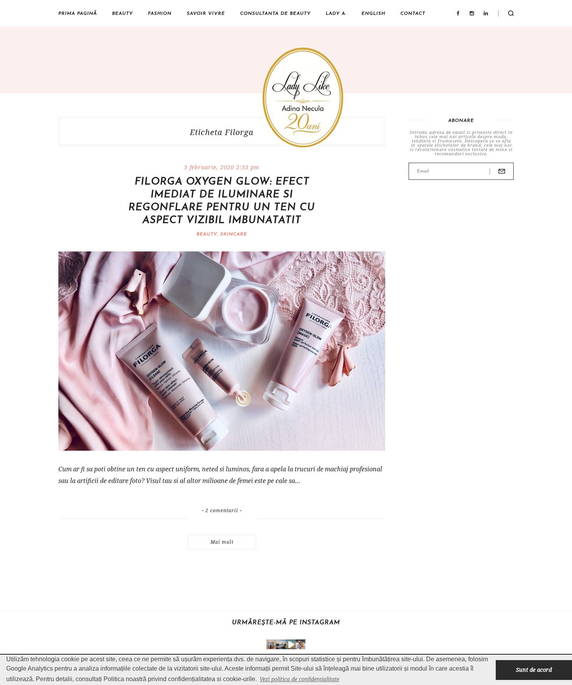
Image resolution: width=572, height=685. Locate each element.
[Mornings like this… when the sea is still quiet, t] (291, 644)
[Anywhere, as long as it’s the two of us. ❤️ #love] (300, 644)
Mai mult (222, 542)
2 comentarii (221, 510)
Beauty (122, 13)
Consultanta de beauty (275, 13)
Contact (412, 13)
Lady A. (336, 13)
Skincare (233, 234)
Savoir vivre (206, 13)
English (373, 13)
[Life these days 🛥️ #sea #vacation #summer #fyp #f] (281, 644)
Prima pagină (77, 13)
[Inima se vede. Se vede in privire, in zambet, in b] (271, 644)
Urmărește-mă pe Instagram (286, 623)
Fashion (160, 13)
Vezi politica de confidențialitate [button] (299, 679)
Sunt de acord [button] (534, 669)
